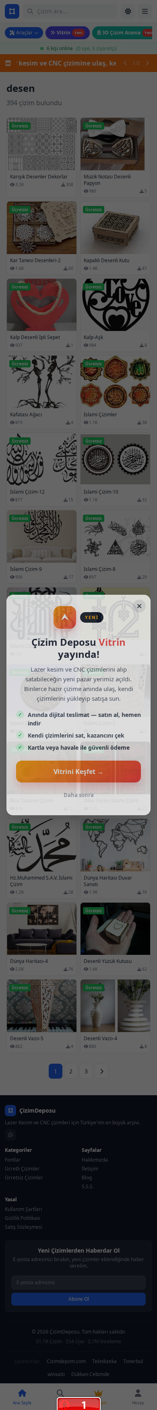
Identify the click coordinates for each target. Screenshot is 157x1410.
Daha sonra (79, 795)
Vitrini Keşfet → (78, 771)
